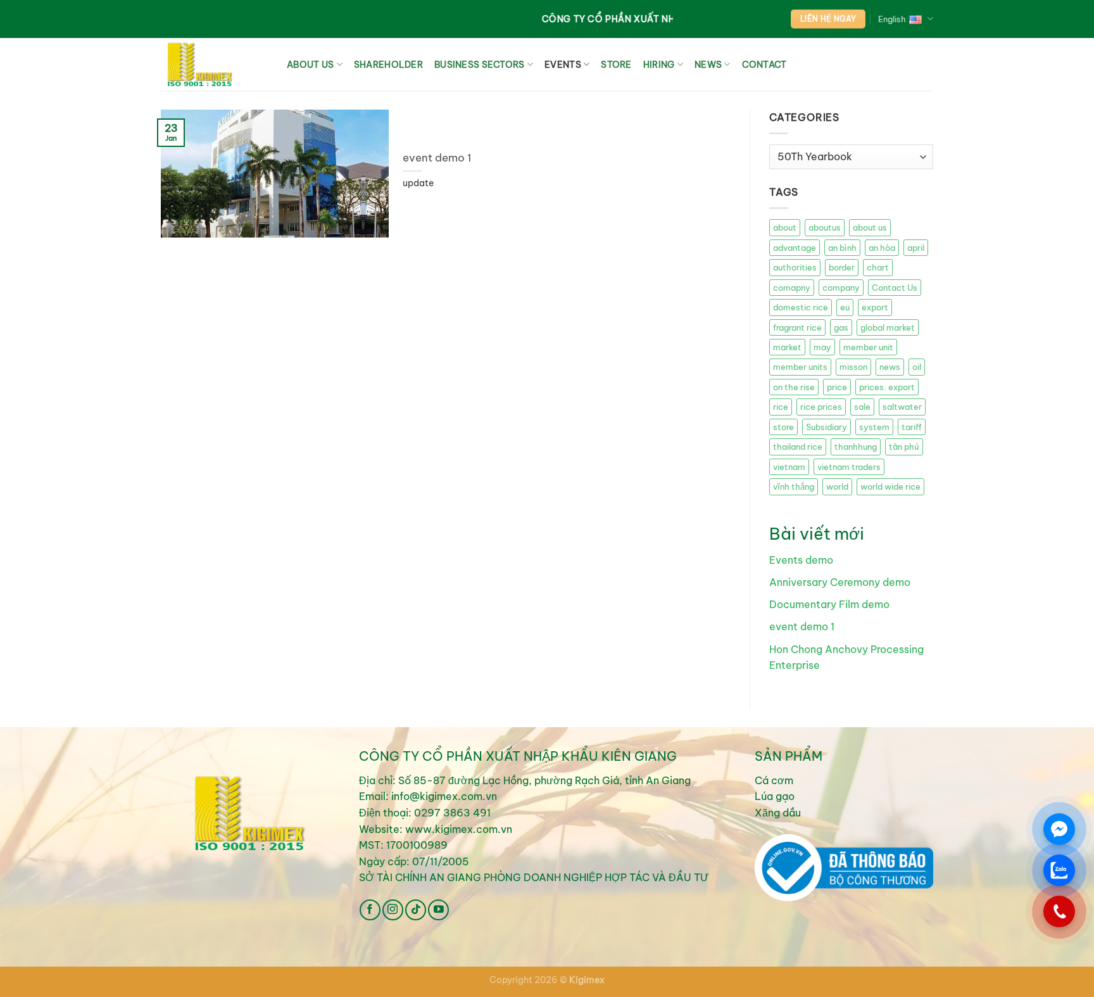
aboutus (824, 227)
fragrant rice (797, 327)
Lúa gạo (775, 796)
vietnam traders (849, 467)
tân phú (904, 446)
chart (878, 267)
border (842, 267)
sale (862, 407)
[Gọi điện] (1059, 911)
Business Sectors (479, 64)
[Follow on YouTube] (438, 909)
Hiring (659, 64)
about (784, 227)
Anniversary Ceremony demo (839, 582)
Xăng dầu (778, 812)
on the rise (794, 387)
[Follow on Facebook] (370, 909)
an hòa (882, 248)
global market (887, 327)
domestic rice (800, 307)
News (708, 64)
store (783, 427)
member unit (868, 347)
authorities (795, 267)
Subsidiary (826, 427)
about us (870, 227)
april (915, 248)
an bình (842, 248)
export (875, 307)
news (889, 367)
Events (562, 64)
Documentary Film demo (829, 604)
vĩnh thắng (793, 486)
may (822, 347)
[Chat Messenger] (1059, 829)
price (837, 387)
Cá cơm (774, 780)
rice (780, 407)
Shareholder (388, 64)
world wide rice (890, 486)
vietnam (789, 467)
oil (916, 367)
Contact (764, 64)
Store (616, 64)
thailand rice (797, 446)
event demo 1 (437, 157)
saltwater (902, 407)
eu (845, 307)
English (892, 19)
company (841, 288)
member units (800, 367)
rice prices (821, 407)
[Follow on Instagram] (392, 909)
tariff (912, 427)
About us (310, 64)
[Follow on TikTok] (415, 909)
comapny (791, 288)
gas (841, 327)
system (874, 427)
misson (853, 367)
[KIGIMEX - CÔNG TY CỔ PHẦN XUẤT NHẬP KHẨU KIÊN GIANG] (214, 64)
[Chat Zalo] (1059, 870)
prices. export (887, 387)
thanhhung (855, 446)
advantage (794, 248)
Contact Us (894, 288)
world (837, 486)
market (787, 347)
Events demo (801, 560)
